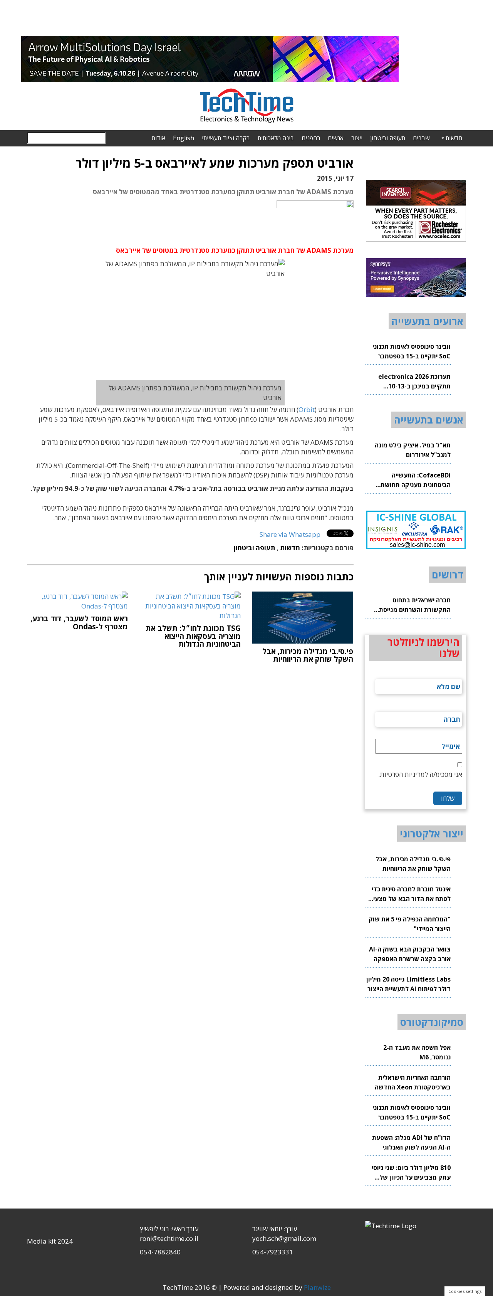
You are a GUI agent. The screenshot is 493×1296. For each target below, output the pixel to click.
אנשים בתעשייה (428, 419)
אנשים (336, 138)
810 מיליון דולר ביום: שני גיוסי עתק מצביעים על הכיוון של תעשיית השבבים (411, 1172)
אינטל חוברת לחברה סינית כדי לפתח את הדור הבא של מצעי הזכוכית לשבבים (411, 894)
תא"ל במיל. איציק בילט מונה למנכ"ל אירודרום (413, 450)
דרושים (447, 574)
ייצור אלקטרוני (431, 833)
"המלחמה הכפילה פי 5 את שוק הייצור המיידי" (410, 924)
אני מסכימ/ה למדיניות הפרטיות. (420, 774)
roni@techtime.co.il (169, 1238)
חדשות (454, 138)
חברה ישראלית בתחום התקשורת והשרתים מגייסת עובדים (415, 605)
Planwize (317, 1287)
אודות (158, 138)
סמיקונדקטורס (431, 1022)
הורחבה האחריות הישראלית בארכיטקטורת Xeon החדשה (413, 1082)
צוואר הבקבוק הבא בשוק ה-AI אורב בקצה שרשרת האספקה (410, 954)
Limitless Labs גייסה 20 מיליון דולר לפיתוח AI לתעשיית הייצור (408, 984)
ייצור (356, 138)
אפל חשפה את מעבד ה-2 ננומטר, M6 (417, 1052)
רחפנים (311, 138)
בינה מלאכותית (276, 138)
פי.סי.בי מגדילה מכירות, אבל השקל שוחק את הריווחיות (413, 864)
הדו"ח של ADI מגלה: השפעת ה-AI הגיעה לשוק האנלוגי (411, 1142)
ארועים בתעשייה (427, 321)
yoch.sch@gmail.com (284, 1238)
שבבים (421, 138)
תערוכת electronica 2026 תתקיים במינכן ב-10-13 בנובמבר (414, 381)
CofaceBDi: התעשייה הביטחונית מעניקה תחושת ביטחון (416, 480)
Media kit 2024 (50, 1241)
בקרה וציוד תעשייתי (226, 138)
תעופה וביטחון (387, 138)
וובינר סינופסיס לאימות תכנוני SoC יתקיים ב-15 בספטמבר (411, 351)
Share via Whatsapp (290, 534)
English (183, 138)
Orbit (306, 409)
